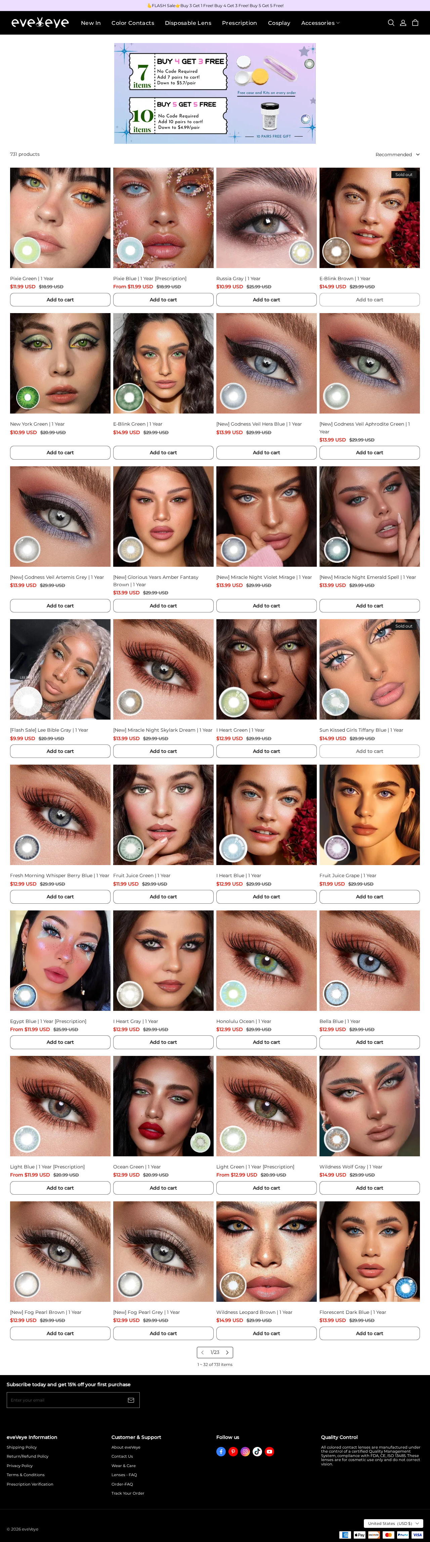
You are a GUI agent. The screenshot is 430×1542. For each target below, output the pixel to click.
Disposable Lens (188, 23)
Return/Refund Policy (27, 1456)
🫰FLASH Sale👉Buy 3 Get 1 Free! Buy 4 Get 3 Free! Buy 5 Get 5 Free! (215, 5)
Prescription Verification (30, 1484)
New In (91, 23)
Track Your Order (128, 1493)
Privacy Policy (20, 1466)
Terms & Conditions (26, 1475)
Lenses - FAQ (124, 1475)
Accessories (318, 23)
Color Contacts (133, 23)
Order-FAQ (122, 1484)
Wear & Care (124, 1466)
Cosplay (279, 23)
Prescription (239, 23)
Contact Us (122, 1456)
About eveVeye (126, 1447)
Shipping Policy (22, 1447)
